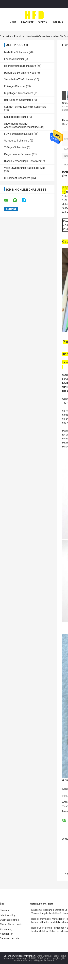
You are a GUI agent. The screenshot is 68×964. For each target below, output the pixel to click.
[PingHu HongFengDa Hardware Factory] (34, 15)
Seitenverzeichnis (9, 938)
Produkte (27, 22)
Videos (42, 22)
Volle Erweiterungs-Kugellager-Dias (24, 167)
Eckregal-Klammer (14, 86)
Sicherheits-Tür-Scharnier (19, 79)
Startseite (5, 36)
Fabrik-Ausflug (8, 915)
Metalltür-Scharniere (16, 52)
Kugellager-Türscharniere (18, 93)
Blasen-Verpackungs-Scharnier (22, 161)
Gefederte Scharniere (16, 140)
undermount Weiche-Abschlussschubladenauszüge (21, 125)
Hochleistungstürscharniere (20, 65)
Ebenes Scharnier (14, 59)
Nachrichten (6, 933)
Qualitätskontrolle (9, 919)
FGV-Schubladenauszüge (18, 133)
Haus (13, 22)
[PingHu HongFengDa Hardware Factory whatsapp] (17, 200)
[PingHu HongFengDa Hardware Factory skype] (26, 200)
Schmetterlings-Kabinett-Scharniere (25, 106)
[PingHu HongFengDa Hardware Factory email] (8, 200)
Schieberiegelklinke (15, 116)
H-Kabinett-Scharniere (38, 36)
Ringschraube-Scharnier (17, 154)
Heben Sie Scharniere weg (19, 72)
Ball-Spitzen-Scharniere (18, 99)
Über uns (57, 22)
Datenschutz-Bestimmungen (19, 956)
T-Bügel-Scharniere (15, 147)
